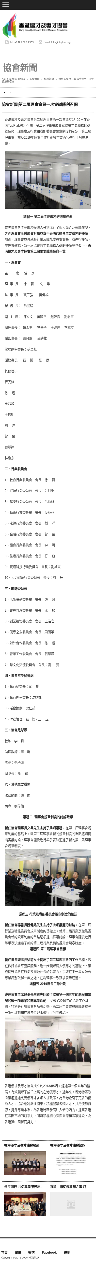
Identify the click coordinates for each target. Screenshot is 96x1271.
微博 (18, 1253)
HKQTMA (34, 1257)
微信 (31, 1253)
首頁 (4, 1253)
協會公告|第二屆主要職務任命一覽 (4, 92)
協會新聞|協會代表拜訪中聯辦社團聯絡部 (10, 92)
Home (21, 79)
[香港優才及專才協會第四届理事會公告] (71, 1163)
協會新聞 (49, 79)
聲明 (67, 1253)
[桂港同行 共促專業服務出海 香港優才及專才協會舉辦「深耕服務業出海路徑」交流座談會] (25, 1204)
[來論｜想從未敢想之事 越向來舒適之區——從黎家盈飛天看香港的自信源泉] (71, 1204)
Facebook (49, 1253)
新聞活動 (34, 79)
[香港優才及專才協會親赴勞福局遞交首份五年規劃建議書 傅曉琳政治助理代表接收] (25, 1163)
